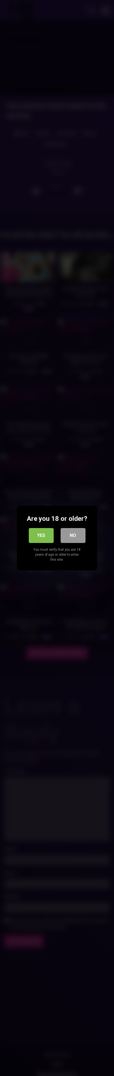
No (73, 535)
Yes (41, 535)
